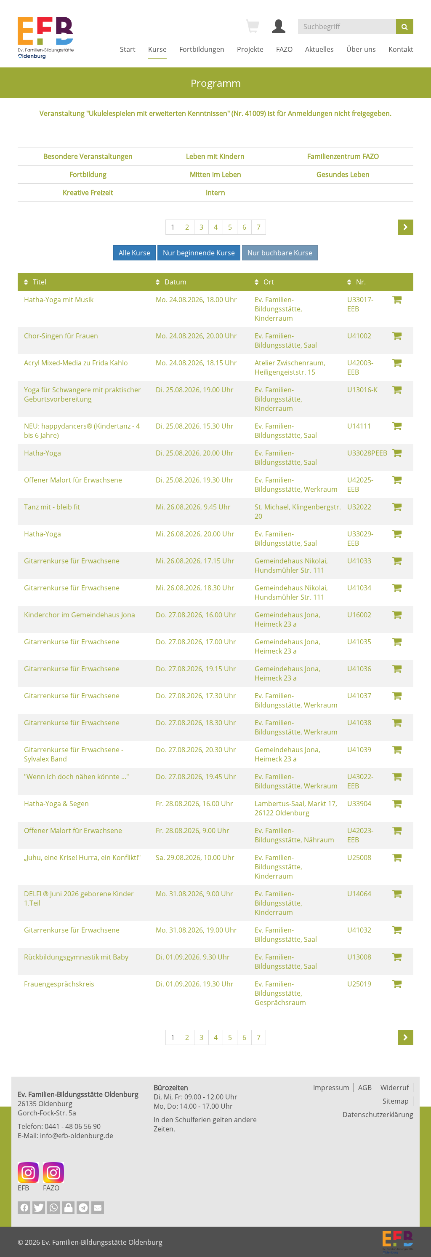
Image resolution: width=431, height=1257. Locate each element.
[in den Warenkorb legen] (397, 299)
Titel (38, 282)
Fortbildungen (201, 49)
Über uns (361, 49)
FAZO (284, 49)
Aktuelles (319, 49)
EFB (23, 1188)
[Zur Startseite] (46, 38)
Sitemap (396, 1101)
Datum (174, 282)
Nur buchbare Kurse (279, 252)
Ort (268, 282)
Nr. (360, 282)
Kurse (157, 49)
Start (128, 49)
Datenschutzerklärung (378, 1114)
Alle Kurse (134, 252)
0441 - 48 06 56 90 (73, 1126)
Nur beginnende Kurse (199, 252)
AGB (365, 1087)
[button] (24, 1207)
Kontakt (400, 49)
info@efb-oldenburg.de (76, 1135)
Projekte (250, 49)
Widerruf (394, 1087)
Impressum (331, 1087)
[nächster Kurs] (405, 227)
